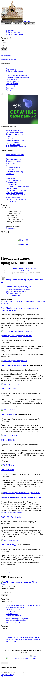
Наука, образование (13, 180)
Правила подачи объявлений (17, 77)
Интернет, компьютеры (15, 172)
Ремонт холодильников (15, 140)
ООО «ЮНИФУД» (9, 545)
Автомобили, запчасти (15, 155)
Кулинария (10, 174)
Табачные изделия (13, 293)
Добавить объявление (14, 34)
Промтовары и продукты (16, 191)
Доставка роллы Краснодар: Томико (16, 336)
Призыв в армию (12, 143)
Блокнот (9, 28)
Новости (9, 138)
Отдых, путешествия (14, 188)
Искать (4, 595)
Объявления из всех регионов (13, 677)
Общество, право (12, 184)
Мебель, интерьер (13, 176)
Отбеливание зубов (13, 609)
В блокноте (10, 228)
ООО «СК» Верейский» (11, 517)
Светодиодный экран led (16, 620)
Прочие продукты (13, 295)
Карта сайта (10, 88)
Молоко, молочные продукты (17, 289)
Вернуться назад (7, 675)
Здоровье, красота (13, 167)
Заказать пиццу (12, 614)
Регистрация (6, 55)
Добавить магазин (13, 32)
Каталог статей (12, 84)
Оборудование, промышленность (19, 186)
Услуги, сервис (12, 201)
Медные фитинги (13, 622)
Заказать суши (11, 612)
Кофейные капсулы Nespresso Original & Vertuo (21, 497)
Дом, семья (10, 163)
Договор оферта (12, 86)
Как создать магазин (14, 79)
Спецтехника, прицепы (15, 157)
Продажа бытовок (13, 145)
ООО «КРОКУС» (8, 414)
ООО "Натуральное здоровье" (14, 365)
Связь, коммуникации (14, 193)
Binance (9, 136)
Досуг (8, 165)
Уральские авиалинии (14, 132)
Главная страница (13, 637)
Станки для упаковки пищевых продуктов (23, 605)
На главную (10, 67)
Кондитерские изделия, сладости (19, 287)
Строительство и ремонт (15, 195)
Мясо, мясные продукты (15, 291)
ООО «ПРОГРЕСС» (9, 389)
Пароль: (4, 45)
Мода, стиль (10, 178)
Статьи (8, 90)
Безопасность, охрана (14, 161)
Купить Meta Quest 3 (14, 616)
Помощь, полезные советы (16, 75)
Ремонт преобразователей (16, 147)
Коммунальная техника (15, 134)
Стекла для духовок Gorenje (17, 618)
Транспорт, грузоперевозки (17, 199)
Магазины (10, 30)
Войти (4, 49)
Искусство (10, 169)
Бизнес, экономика (13, 159)
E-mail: (3, 40)
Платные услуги (12, 82)
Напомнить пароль (8, 59)
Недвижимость (12, 182)
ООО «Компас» (7, 470)
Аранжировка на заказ (15, 607)
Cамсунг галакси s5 (13, 130)
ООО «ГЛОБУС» (8, 440)
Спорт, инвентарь (13, 197)
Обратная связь (26, 637)
